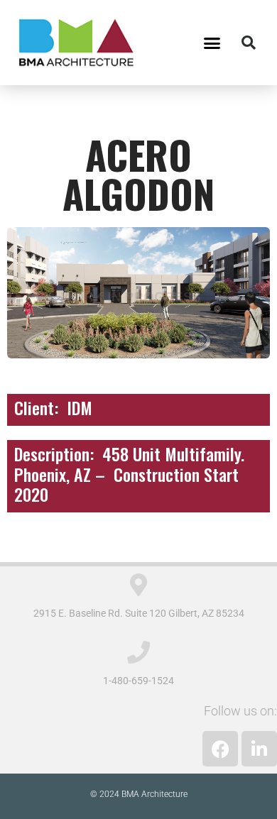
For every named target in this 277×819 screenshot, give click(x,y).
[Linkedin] (259, 748)
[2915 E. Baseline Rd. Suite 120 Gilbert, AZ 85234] (138, 584)
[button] (212, 42)
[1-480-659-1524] (138, 652)
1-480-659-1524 (138, 680)
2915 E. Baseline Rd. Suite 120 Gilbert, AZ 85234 (138, 613)
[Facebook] (220, 748)
